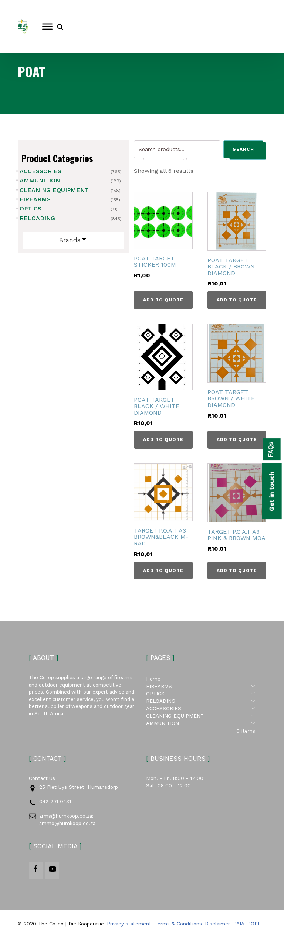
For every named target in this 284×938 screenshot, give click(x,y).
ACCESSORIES (40, 171)
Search (243, 149)
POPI (253, 924)
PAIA (238, 924)
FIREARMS (35, 199)
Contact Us (42, 778)
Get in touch (271, 491)
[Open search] (60, 26)
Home (153, 679)
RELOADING (37, 218)
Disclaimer (217, 924)
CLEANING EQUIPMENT (54, 190)
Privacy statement (129, 924)
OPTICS (30, 208)
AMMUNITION (40, 180)
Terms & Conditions (178, 924)
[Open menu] (47, 26)
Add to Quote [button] (163, 299)
